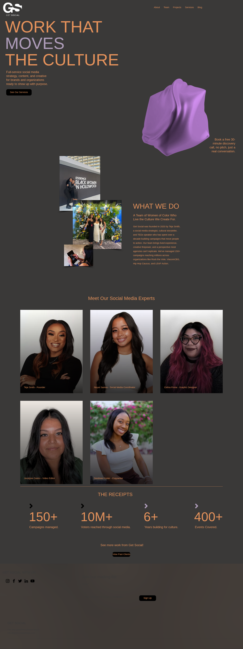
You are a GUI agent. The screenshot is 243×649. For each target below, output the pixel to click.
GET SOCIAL (16, 623)
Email (85, 584)
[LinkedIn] (26, 580)
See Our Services (19, 92)
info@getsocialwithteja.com (21, 633)
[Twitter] (20, 580)
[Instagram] (7, 580)
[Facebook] (13, 580)
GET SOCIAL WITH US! (19, 572)
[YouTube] (32, 580)
